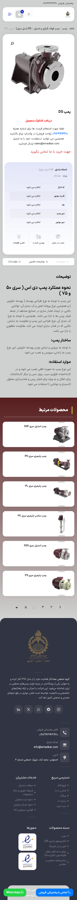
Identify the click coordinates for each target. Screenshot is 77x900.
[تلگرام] (48, 709)
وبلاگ (63, 796)
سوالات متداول (25, 785)
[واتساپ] (38, 709)
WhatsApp (13, 892)
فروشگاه (62, 785)
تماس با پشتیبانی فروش (53, 892)
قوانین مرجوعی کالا (23, 810)
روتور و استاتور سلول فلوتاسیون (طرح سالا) (55, 853)
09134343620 (50, 3)
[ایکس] (28, 709)
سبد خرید (61, 806)
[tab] (62, 262)
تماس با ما (60, 791)
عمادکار (57, 176)
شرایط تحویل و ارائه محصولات (23, 792)
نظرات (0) (13, 262)
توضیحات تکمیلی (37, 262)
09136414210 (60, 134)
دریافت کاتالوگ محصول (38, 121)
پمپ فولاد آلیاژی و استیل (47, 29)
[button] (12, 43)
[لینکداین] (18, 709)
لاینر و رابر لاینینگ (57, 846)
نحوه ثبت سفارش (24, 799)
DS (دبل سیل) (23, 29)
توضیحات (61, 262)
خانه (72, 29)
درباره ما (62, 801)
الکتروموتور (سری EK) (55, 841)
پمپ (64, 29)
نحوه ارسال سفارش (23, 805)
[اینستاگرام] (58, 709)
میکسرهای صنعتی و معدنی (56, 862)
